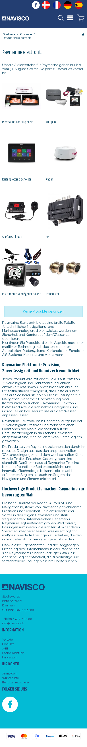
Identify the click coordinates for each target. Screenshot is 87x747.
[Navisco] (15, 18)
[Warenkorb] (81, 18)
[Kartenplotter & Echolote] (21, 153)
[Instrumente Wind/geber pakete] (21, 268)
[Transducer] (65, 268)
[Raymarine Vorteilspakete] (21, 96)
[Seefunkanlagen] (21, 210)
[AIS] (65, 210)
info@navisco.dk (13, 623)
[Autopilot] (65, 96)
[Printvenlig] (83, 34)
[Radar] (65, 153)
